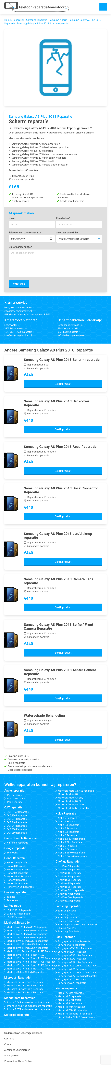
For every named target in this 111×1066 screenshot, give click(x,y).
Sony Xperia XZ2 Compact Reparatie (77, 972)
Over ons (9, 1038)
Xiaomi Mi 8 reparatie (69, 996)
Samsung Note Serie (69, 921)
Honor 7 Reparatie (17, 862)
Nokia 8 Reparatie (67, 849)
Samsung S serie (67, 928)
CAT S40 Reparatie (17, 822)
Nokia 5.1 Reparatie (68, 831)
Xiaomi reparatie (66, 988)
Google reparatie (15, 848)
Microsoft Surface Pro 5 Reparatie (25, 989)
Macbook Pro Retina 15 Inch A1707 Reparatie (31, 968)
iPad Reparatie (14, 795)
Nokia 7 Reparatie (67, 845)
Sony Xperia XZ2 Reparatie (72, 979)
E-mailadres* (63, 218)
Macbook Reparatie (17, 922)
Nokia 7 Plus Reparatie (70, 842)
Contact (8, 1044)
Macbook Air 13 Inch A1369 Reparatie (27, 934)
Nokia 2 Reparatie (67, 818)
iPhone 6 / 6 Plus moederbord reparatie (28, 1002)
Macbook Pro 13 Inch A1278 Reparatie (27, 940)
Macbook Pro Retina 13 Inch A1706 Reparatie (31, 958)
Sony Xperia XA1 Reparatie (72, 951)
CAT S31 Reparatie (17, 818)
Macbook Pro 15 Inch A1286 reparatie (27, 944)
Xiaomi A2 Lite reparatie (71, 992)
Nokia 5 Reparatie (67, 828)
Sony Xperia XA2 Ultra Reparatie (75, 962)
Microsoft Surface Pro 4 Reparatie (25, 985)
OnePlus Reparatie (67, 861)
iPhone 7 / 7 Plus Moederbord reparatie (28, 1009)
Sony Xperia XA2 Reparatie (72, 958)
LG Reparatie (12, 905)
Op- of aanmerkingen (20, 246)
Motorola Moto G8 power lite (73, 808)
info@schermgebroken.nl (18, 311)
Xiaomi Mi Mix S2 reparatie (72, 1010)
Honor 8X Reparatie (17, 873)
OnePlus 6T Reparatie (70, 886)
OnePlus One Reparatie (70, 897)
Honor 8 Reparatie (17, 866)
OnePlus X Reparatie (69, 900)
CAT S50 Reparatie (17, 829)
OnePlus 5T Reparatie (70, 879)
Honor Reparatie (15, 858)
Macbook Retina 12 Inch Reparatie (25, 972)
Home (7, 19)
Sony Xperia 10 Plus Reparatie (74, 941)
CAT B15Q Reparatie (18, 811)
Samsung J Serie (66, 914)
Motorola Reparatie (16, 1015)
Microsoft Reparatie (17, 977)
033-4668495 (65, 331)
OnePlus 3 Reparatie (69, 869)
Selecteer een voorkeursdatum (25, 232)
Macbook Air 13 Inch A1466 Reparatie (27, 937)
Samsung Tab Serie (68, 931)
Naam (12, 218)
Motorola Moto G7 (68, 794)
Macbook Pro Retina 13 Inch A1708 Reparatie (31, 961)
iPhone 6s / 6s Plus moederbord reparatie (29, 1005)
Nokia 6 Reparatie (67, 835)
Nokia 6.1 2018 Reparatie (71, 838)
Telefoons (12, 852)
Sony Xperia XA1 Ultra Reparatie (75, 955)
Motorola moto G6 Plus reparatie (76, 790)
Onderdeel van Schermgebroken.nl (23, 1033)
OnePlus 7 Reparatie (69, 893)
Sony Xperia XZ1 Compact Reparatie (77, 965)
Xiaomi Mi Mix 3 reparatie (71, 1006)
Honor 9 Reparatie (17, 879)
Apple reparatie (14, 790)
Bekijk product (63, 383)
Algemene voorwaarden (17, 1049)
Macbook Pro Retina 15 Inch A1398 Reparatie (31, 965)
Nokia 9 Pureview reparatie (72, 856)
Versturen (19, 283)
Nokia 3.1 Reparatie (68, 824)
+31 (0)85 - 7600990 (14, 307)
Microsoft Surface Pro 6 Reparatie (25, 992)
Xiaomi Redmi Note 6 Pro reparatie (76, 1017)
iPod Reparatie (15, 802)
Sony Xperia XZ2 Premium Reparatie (77, 976)
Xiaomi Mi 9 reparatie (69, 999)
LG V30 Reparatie (16, 917)
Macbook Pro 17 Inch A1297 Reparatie (27, 947)
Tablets (11, 896)
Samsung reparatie (36, 19)
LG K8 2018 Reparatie (18, 913)
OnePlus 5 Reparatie (69, 876)
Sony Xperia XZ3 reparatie (72, 982)
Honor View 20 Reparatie (20, 886)
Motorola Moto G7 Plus (70, 801)
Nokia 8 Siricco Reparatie (71, 852)
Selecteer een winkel (67, 232)
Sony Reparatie (65, 937)
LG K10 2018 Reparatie (19, 910)
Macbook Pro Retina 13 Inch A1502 (25, 954)
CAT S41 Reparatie (17, 825)
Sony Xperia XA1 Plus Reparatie (75, 948)
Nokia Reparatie (66, 813)
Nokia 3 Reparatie (67, 821)
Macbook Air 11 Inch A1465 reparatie (27, 930)
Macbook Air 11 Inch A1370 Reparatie (27, 927)
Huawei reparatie (15, 892)
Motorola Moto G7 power (72, 804)
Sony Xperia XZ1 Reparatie (72, 969)
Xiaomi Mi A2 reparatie (70, 1003)
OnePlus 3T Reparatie (70, 873)
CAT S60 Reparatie (17, 832)
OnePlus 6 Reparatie (69, 883)
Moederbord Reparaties (19, 998)
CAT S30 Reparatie (17, 815)
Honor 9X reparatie (17, 883)
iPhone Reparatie (16, 798)
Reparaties (18, 19)
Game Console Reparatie (20, 838)
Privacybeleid (11, 1055)
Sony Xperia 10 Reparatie (71, 944)
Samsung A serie (58, 19)
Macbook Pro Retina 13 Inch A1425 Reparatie (31, 951)
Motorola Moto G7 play (70, 797)
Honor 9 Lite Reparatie (19, 876)
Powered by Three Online (18, 1061)
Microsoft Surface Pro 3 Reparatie (25, 982)
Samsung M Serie (67, 917)
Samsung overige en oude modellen (77, 924)
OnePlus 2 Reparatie (69, 866)
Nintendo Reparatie (17, 842)
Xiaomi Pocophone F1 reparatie (75, 1013)
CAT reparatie (13, 807)
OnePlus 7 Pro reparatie (71, 890)
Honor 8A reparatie (17, 869)
